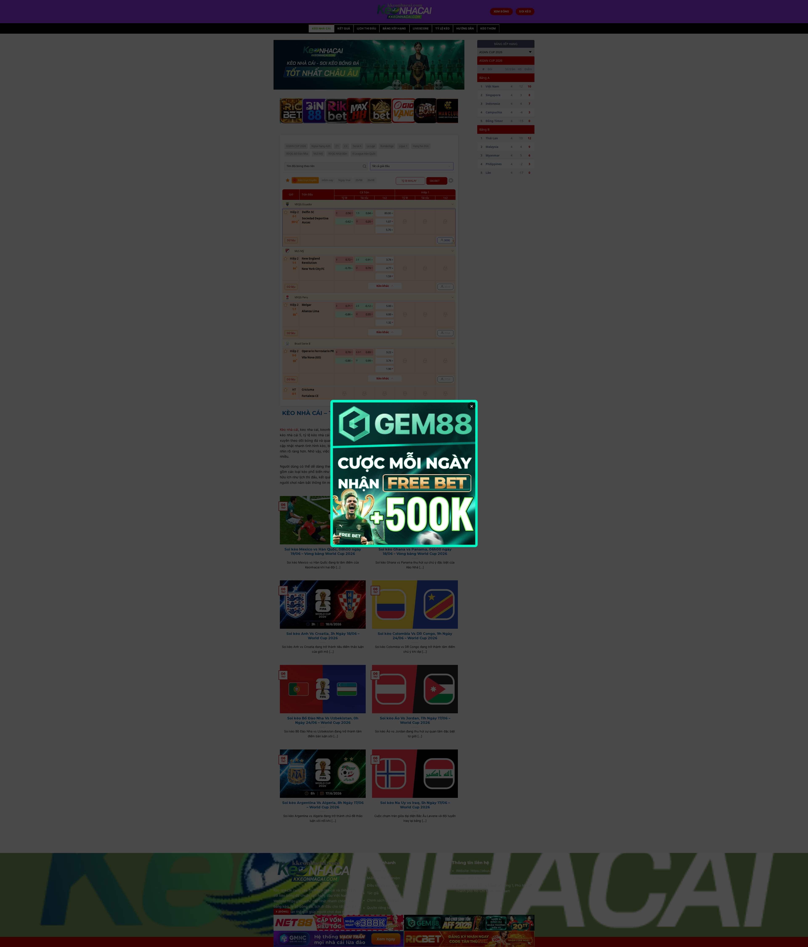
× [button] (471, 406)
